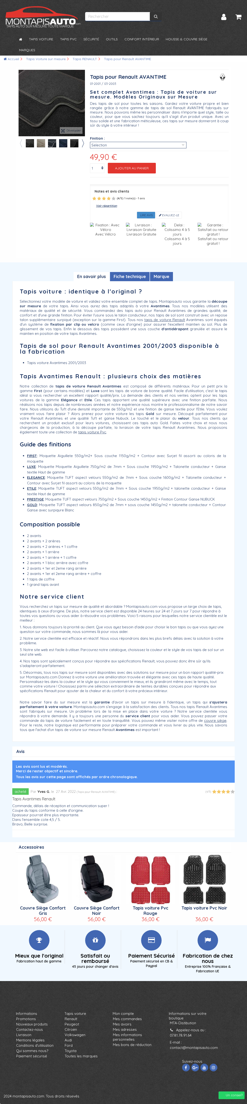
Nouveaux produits (32, 1024)
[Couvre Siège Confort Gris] (43, 879)
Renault (71, 1019)
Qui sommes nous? (32, 1050)
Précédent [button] (21, 103)
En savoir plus (91, 276)
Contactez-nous (29, 1029)
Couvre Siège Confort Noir (96, 910)
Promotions (26, 1019)
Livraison (23, 1034)
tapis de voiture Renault (164, 319)
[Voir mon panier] (238, 17)
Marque (161, 276)
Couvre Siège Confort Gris (43, 910)
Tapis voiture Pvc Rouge (150, 910)
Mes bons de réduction (132, 1044)
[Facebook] (186, 1067)
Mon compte (123, 1013)
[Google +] (195, 1067)
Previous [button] (20, 143)
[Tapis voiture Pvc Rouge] (150, 879)
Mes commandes (127, 1019)
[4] (109, 198)
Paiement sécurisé (31, 1056)
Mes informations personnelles (127, 1037)
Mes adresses (125, 1029)
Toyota (70, 1050)
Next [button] (82, 143)
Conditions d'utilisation (35, 1045)
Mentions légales (30, 1040)
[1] (94, 198)
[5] (114, 198)
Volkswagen (75, 1034)
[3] (104, 198)
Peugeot (72, 1024)
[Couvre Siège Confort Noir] (96, 879)
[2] (99, 198)
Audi (68, 1040)
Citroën (71, 1029)
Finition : (97, 138)
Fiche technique (130, 276)
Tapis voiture (75, 1013)
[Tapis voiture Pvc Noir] (204, 879)
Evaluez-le (170, 215)
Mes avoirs (122, 1024)
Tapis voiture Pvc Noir (204, 908)
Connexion (223, 17)
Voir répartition (106, 206)
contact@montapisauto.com (194, 1047)
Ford (69, 1045)
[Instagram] (213, 1067)
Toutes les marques (81, 1056)
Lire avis (146, 215)
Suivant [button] (82, 103)
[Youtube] (204, 1067)
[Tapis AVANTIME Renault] (30, 143)
